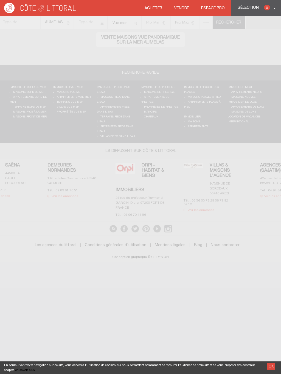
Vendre (181, 8)
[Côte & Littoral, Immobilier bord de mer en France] (40, 12)
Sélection (253, 8)
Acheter (153, 8)
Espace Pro (213, 8)
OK (271, 366)
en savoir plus (25, 370)
